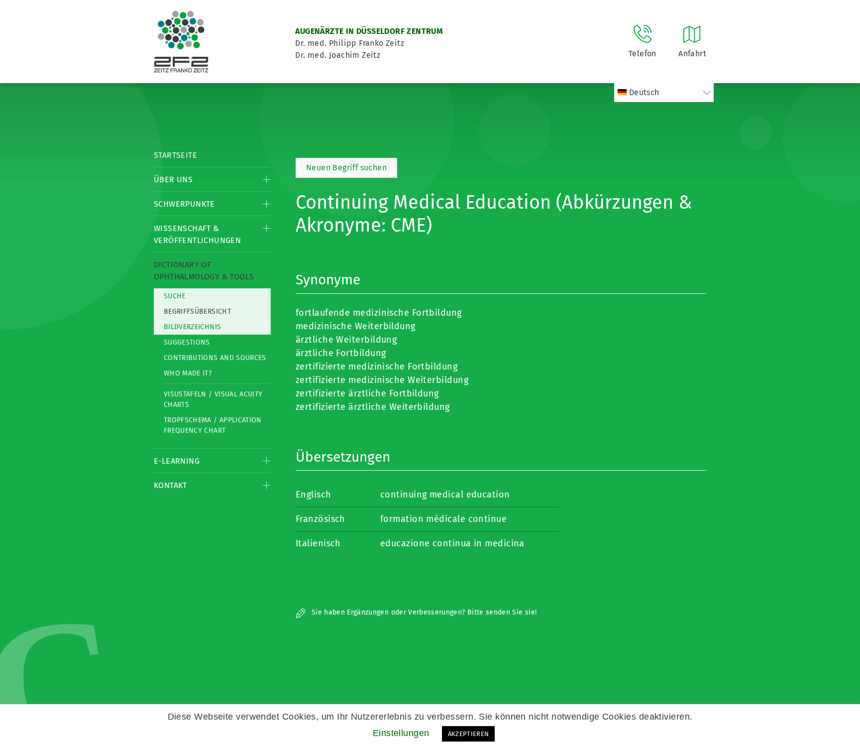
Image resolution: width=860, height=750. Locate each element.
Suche (175, 296)
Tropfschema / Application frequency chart (213, 425)
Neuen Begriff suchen (346, 167)
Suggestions (187, 342)
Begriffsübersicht (197, 311)
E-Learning (177, 461)
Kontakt (170, 485)
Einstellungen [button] (401, 733)
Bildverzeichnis (192, 327)
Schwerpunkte (184, 204)
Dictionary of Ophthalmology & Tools (204, 270)
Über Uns (173, 179)
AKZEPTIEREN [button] (468, 734)
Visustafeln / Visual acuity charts (213, 399)
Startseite (175, 155)
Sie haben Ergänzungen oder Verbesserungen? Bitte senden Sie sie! (423, 612)
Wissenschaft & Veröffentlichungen (197, 234)
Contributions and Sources (215, 358)
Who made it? (188, 373)
